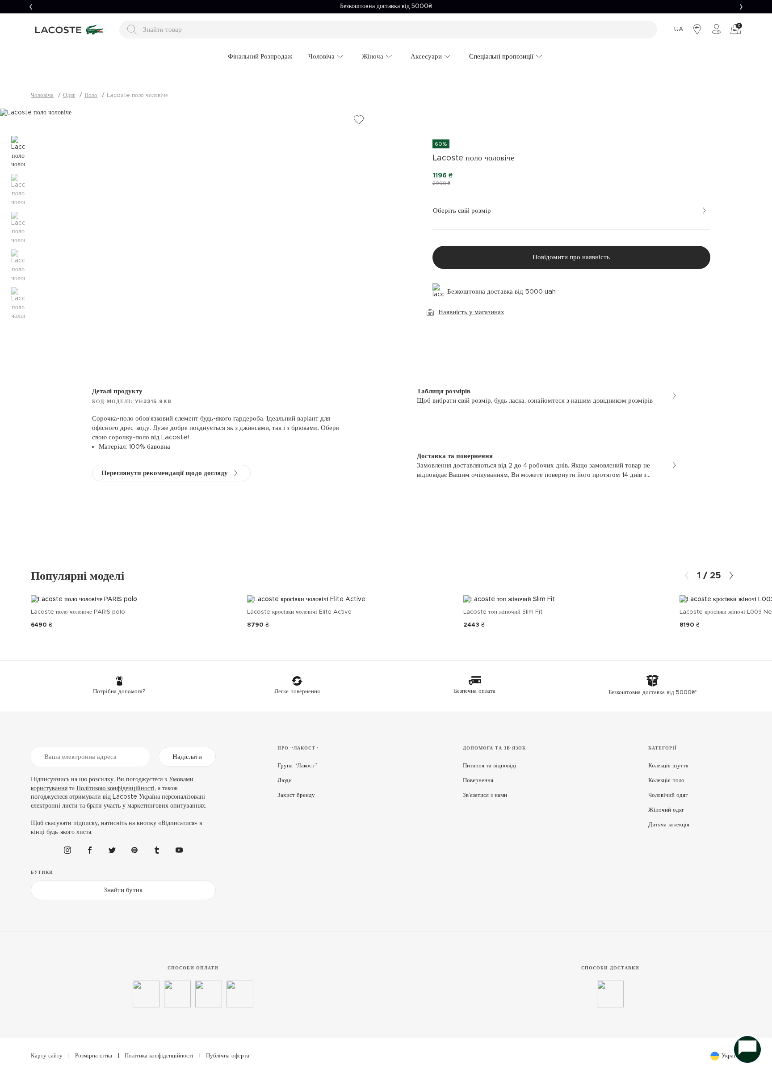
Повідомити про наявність (571, 257)
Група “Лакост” (297, 766)
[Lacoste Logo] (70, 29)
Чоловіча (42, 95)
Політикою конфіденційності (115, 788)
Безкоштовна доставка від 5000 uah (501, 291)
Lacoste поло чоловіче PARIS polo (78, 612)
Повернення (478, 780)
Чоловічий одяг (668, 795)
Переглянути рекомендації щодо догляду (164, 473)
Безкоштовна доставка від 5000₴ (386, 6)
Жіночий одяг (666, 810)
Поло (90, 95)
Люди (284, 780)
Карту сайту (47, 1056)
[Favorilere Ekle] (358, 120)
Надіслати (187, 757)
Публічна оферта (227, 1056)
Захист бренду (296, 795)
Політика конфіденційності (159, 1056)
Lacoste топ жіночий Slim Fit (502, 612)
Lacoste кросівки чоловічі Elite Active (299, 612)
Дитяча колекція (668, 825)
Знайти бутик (123, 890)
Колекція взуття (668, 766)
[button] (30, 7)
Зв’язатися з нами (485, 795)
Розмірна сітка (93, 1056)
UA (679, 29)
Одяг (69, 95)
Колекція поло (666, 780)
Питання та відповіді (489, 766)
